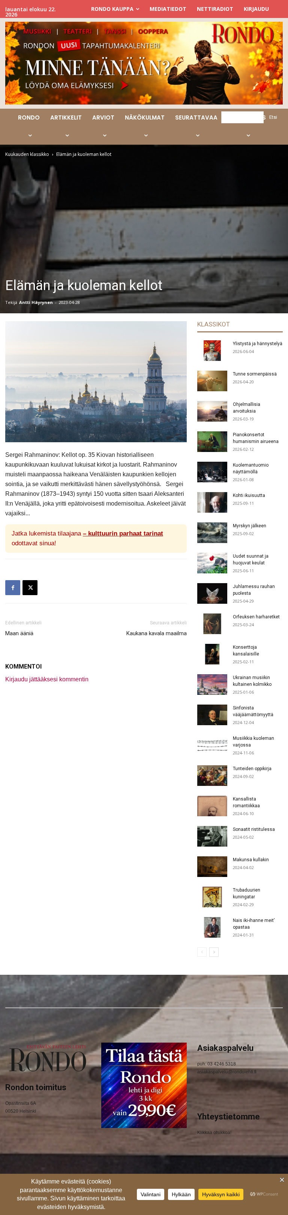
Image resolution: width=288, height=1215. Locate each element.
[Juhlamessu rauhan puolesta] (212, 593)
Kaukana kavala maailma (156, 633)
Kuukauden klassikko (27, 154)
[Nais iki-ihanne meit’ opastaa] (212, 927)
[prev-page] (202, 952)
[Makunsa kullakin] (212, 866)
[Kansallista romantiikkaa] (212, 806)
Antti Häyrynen (36, 302)
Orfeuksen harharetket (256, 616)
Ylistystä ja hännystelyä (257, 343)
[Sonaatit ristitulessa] (212, 836)
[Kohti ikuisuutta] (212, 502)
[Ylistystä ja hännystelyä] (212, 350)
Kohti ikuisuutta (249, 495)
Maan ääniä (19, 633)
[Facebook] (12, 587)
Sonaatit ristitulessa (254, 829)
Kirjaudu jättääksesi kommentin (46, 679)
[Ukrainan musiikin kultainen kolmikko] (212, 684)
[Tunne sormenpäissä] (212, 381)
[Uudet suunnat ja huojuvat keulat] (212, 563)
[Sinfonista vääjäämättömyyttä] (212, 715)
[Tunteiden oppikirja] (212, 775)
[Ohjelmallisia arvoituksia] (212, 411)
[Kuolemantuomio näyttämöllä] (212, 472)
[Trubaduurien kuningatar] (212, 897)
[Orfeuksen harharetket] (212, 623)
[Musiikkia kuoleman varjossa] (212, 745)
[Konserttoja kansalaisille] (212, 654)
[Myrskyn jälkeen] (212, 532)
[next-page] (214, 952)
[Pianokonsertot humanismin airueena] (212, 441)
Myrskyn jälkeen (249, 525)
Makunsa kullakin (251, 859)
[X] (30, 587)
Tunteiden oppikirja (252, 768)
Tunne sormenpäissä (255, 374)
